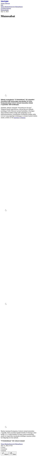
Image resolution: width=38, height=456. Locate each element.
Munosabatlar (5, 10)
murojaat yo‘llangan (19, 117)
